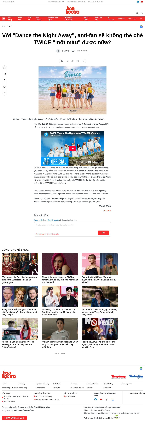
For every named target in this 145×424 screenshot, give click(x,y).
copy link (72, 61)
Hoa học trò (9, 374)
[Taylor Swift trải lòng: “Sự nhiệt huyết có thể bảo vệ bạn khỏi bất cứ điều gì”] (100, 264)
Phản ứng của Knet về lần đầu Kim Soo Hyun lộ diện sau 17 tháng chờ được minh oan (59, 312)
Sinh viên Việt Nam (96, 2)
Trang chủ (3, 18)
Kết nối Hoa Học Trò (77, 388)
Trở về (4, 93)
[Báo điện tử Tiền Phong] (118, 377)
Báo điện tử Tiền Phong (72, 10)
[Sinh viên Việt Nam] (136, 377)
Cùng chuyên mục (15, 249)
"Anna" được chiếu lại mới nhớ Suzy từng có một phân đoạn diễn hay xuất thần (60, 344)
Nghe (4, 68)
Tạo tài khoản (53, 220)
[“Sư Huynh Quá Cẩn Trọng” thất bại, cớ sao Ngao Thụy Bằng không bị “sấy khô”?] (100, 296)
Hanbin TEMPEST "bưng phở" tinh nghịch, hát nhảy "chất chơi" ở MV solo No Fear (98, 344)
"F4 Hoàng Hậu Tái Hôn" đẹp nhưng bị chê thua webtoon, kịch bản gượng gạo (19, 280)
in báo (77, 61)
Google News (141, 26)
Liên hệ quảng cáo (42, 393)
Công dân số (40, 388)
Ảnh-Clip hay (98, 19)
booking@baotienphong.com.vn (47, 399)
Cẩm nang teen (126, 384)
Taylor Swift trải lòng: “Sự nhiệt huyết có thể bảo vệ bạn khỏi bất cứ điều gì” (99, 280)
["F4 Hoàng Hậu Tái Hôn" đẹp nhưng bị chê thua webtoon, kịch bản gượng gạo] (20, 264)
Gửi (103, 233)
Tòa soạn (6, 393)
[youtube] (141, 2)
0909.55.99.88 (41, 396)
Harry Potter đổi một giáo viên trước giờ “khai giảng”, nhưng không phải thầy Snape (19, 312)
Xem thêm (141, 18)
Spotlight (121, 19)
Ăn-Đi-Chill (86, 19)
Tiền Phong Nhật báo (76, 2)
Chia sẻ (4, 74)
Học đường (38, 19)
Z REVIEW (111, 19)
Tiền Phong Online (56, 2)
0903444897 (71, 396)
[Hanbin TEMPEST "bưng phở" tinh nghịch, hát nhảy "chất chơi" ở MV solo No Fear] (100, 329)
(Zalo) (49, 396)
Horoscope (132, 19)
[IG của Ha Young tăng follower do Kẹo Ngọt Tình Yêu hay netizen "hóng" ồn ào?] (20, 329)
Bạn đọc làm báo (15, 418)
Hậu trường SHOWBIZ (69, 19)
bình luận (83, 61)
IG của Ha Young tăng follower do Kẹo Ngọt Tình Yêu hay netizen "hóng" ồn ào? (18, 344)
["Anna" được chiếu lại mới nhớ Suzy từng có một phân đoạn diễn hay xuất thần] (60, 329)
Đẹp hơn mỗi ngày (53, 19)
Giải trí (29, 19)
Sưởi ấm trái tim (92, 384)
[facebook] (137, 2)
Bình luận (4, 87)
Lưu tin (4, 80)
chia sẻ (62, 61)
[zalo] (114, 399)
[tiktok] (107, 399)
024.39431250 (9, 401)
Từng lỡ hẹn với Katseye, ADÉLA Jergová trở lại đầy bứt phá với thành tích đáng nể (60, 280)
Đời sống (10, 19)
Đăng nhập (38, 220)
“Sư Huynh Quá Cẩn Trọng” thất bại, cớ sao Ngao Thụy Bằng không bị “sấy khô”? (99, 312)
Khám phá (20, 19)
